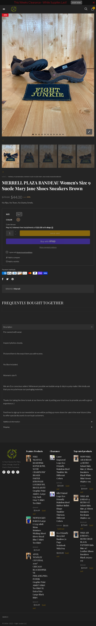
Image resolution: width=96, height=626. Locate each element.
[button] (3, 140)
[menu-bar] (4, 9)
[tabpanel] (48, 74)
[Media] (89, 132)
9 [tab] (57, 134)
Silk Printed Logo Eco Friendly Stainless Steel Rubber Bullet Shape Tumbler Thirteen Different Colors (63, 507)
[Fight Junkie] (14, 9)
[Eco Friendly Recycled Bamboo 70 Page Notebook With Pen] (52, 534)
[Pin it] (13, 279)
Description (7, 327)
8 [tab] (54, 134)
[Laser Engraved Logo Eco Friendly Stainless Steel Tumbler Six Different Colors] (52, 457)
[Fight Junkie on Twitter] (3, 472)
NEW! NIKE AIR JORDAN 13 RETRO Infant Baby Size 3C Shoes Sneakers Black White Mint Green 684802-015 (86, 469)
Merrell (17, 289)
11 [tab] (63, 134)
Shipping (6, 427)
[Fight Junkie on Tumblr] (17, 472)
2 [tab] (36, 134)
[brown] (18, 220)
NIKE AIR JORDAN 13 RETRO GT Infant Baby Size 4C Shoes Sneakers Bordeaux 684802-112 (86, 507)
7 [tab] (51, 134)
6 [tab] (48, 134)
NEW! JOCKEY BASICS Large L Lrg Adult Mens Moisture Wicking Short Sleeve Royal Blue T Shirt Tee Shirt (39, 530)
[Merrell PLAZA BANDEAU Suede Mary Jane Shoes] (48, 74)
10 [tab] (60, 134)
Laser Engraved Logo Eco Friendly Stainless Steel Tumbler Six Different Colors (63, 467)
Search (5, 617)
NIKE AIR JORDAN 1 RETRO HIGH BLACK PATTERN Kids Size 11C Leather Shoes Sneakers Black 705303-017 (87, 546)
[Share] (2, 279)
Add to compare (14, 257)
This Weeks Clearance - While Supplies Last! (40, 2)
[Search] (86, 9)
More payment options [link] (48, 247)
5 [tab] (45, 134)
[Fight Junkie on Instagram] (13, 472)
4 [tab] (42, 134)
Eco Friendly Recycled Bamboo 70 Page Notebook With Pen (62, 541)
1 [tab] (33, 134)
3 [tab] (39, 134)
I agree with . (20, 252)
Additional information (11, 422)
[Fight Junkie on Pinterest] (8, 472)
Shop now (76, 2)
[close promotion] (94, 2)
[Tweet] (7, 279)
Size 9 (19, 214)
